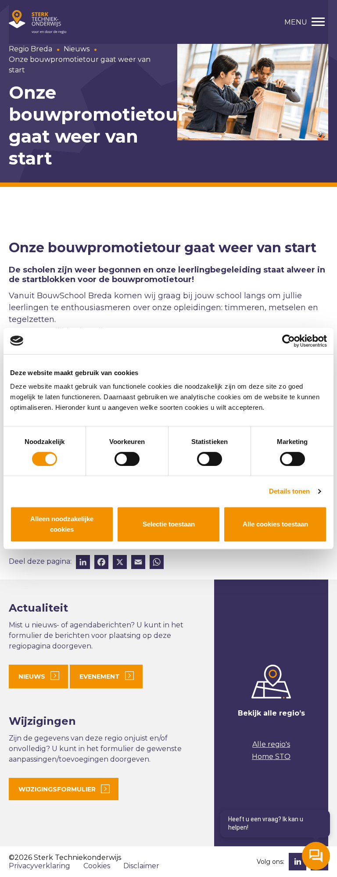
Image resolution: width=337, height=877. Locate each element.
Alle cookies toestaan (275, 524)
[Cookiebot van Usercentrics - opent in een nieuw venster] (288, 340)
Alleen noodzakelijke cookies (61, 524)
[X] (120, 563)
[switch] (127, 459)
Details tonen (289, 491)
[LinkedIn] (83, 563)
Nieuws (77, 49)
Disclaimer (141, 866)
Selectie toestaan (169, 524)
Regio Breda (30, 49)
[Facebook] (101, 563)
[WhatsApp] (157, 563)
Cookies (96, 866)
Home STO (271, 756)
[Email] (138, 563)
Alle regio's (271, 744)
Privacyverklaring (39, 866)
